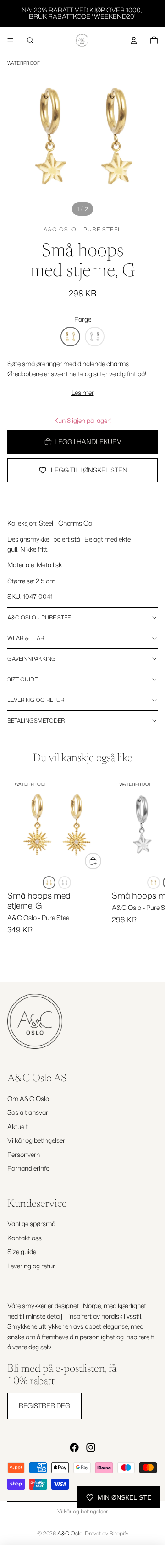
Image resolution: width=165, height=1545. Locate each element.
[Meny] (10, 40)
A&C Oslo (69, 1533)
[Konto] (134, 40)
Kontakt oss (24, 1237)
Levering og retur (35, 700)
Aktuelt (17, 1126)
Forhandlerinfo (28, 1168)
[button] (70, 337)
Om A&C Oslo (28, 1098)
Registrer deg (44, 1405)
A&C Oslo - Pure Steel (82, 229)
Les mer (83, 392)
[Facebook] (74, 1447)
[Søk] (30, 40)
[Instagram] (90, 1447)
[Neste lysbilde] (148, 871)
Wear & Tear (25, 638)
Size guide (22, 679)
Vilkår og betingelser (36, 1140)
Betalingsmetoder (36, 720)
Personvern (23, 1154)
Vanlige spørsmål (32, 1223)
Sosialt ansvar (27, 1112)
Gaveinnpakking (31, 659)
